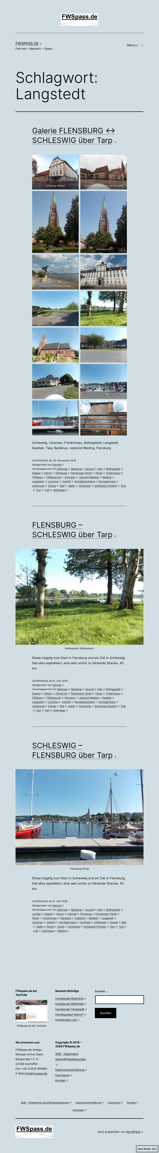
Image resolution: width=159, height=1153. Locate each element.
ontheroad (38, 485)
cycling (36, 913)
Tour (38, 489)
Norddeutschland (85, 481)
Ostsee (52, 485)
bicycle (90, 468)
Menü (131, 45)
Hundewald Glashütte (69, 998)
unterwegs (59, 489)
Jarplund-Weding (89, 477)
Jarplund (80, 918)
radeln (71, 485)
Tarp (112, 926)
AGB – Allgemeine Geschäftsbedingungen (70, 1056)
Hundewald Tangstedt (69, 1009)
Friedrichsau (113, 473)
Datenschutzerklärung (69, 1069)
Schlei (60, 926)
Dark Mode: (144, 1148)
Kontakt (60, 1080)
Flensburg (61, 473)
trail (47, 489)
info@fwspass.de (36, 1073)
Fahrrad (56, 464)
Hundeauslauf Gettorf (69, 1014)
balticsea (62, 468)
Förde (98, 473)
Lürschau (53, 481)
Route (50, 926)
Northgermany (107, 481)
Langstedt (38, 481)
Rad (62, 485)
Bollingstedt (113, 468)
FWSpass (37, 477)
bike (100, 468)
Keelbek (106, 477)
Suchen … (101, 991)
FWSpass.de (27, 43)
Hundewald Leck (66, 1019)
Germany (70, 477)
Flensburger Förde (81, 473)
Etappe (36, 473)
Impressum (62, 1075)
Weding (62, 930)
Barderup (76, 468)
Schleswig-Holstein (105, 485)
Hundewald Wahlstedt (69, 1003)
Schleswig (85, 485)
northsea (85, 922)
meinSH (66, 481)
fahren (48, 473)
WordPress (133, 1131)
